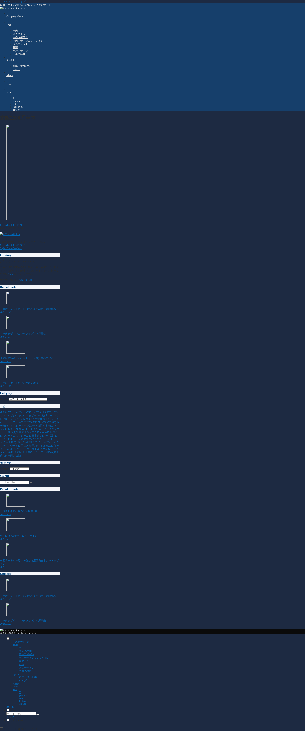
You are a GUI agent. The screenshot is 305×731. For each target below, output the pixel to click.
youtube (23, 695)
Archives (4, 468)
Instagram (24, 701)
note (21, 698)
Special (16, 674)
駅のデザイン (26, 667)
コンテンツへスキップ (12, 1)
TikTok (22, 703)
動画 (21, 664)
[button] (23, 225)
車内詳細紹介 (26, 654)
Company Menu (21, 641)
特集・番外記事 (28, 677)
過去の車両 (25, 651)
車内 (21, 647)
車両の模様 (25, 671)
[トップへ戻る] (1, 727)
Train (15, 644)
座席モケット (26, 661)
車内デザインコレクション (34, 657)
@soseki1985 (26, 279)
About (11, 274)
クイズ (23, 680)
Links (15, 686)
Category (4, 399)
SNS (15, 689)
